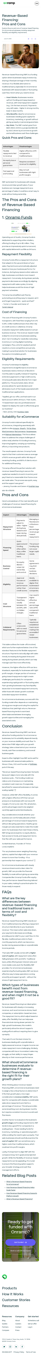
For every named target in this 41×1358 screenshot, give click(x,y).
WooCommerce (8, 431)
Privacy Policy (19, 1352)
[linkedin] (16, 1347)
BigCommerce (20, 431)
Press (17, 1330)
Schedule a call (33, 1320)
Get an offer (32, 1324)
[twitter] (4, 1347)
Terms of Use (31, 1352)
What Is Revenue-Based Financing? (19, 1199)
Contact (18, 1327)
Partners (5, 1327)
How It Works (12, 1294)
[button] (37, 3)
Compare (5, 1330)
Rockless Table (23, 412)
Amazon (16, 428)
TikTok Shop (31, 428)
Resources (10, 1306)
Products (9, 1288)
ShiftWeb (33, 764)
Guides (4, 1324)
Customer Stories (16, 1300)
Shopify (23, 428)
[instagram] (10, 1347)
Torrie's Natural (7, 307)
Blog (3, 1320)
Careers (18, 1324)
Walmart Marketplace (13, 434)
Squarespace (31, 431)
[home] (8, 3)
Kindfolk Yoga (34, 486)
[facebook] (22, 1347)
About (17, 1320)
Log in (30, 1327)
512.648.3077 (7, 1352)
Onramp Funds (18, 217)
